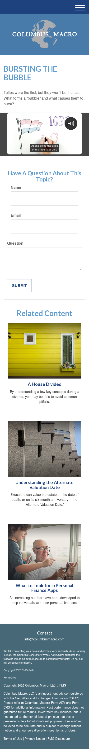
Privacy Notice (35, 738)
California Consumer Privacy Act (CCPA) (40, 654)
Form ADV (58, 702)
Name (16, 187)
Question (15, 243)
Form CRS (10, 677)
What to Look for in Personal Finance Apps (44, 588)
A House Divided (44, 384)
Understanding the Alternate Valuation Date (44, 485)
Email (16, 215)
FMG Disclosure (58, 738)
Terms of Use (64, 730)
